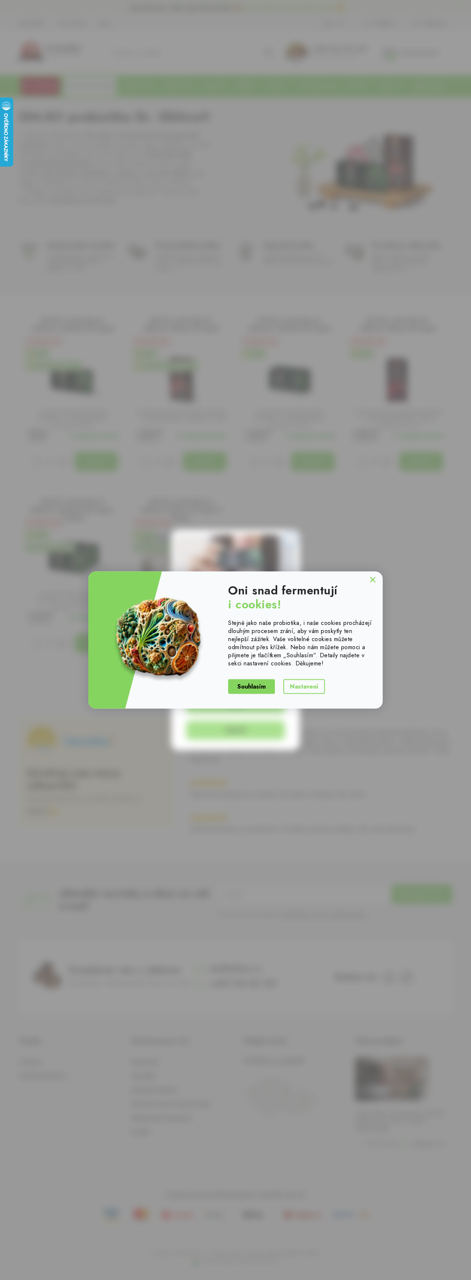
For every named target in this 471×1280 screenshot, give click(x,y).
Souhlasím (251, 686)
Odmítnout (372, 581)
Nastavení (304, 686)
